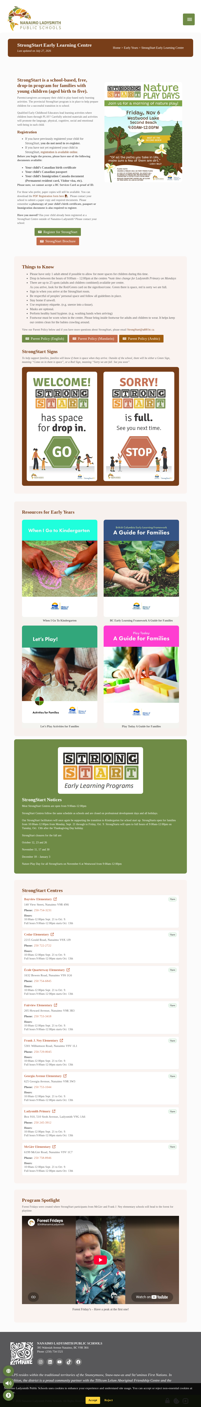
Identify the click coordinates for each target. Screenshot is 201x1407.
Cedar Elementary (39, 934)
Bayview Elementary (40, 899)
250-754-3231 (43, 910)
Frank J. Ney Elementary (43, 1040)
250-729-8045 (43, 1051)
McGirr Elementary (40, 1146)
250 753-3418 (42, 1016)
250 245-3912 (42, 1122)
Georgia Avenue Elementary (45, 1076)
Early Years (131, 47)
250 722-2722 (42, 945)
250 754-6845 (42, 981)
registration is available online (59, 152)
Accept (92, 1400)
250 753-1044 (42, 1087)
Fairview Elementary (40, 1005)
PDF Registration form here (48, 196)
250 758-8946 (42, 1157)
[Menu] (189, 19)
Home (117, 47)
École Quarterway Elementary (47, 970)
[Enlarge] (92, 377)
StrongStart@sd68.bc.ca (140, 329)
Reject (108, 1400)
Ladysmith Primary (40, 1111)
